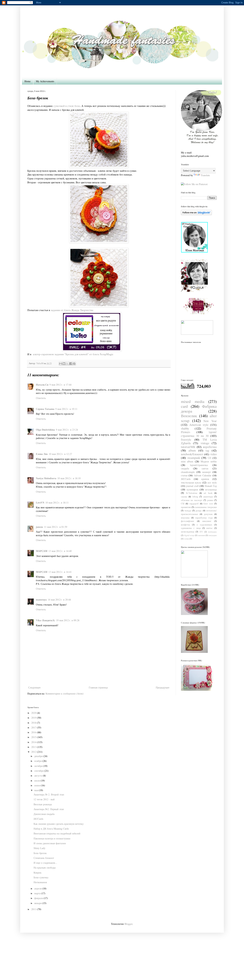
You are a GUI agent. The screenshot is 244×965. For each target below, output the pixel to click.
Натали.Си (42, 384)
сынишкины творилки (206, 507)
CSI (182, 503)
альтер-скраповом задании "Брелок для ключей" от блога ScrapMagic (73, 354)
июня (37, 785)
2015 (33, 737)
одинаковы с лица (191, 528)
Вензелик (189, 415)
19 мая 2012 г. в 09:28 (67, 620)
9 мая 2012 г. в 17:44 (60, 384)
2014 (33, 742)
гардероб (194, 503)
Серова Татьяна (45, 409)
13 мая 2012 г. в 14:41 (60, 572)
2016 (33, 732)
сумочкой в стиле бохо (66, 106)
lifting (195, 496)
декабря (38, 756)
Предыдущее (162, 687)
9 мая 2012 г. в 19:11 (66, 409)
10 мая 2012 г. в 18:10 (69, 478)
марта (37, 893)
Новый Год (211, 486)
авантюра (208, 496)
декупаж (208, 514)
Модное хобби (209, 461)
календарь (212, 531)
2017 (33, 727)
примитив (186, 507)
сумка (186, 538)
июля (37, 780)
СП (209, 458)
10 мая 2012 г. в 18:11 (57, 502)
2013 (33, 747)
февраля (38, 898)
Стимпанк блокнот (44, 858)
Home (27, 81)
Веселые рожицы (43, 804)
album (192, 450)
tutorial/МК (188, 447)
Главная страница (98, 687)
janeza (39, 527)
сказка (184, 496)
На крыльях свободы (45, 867)
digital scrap (189, 535)
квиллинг (206, 521)
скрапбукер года (204, 517)
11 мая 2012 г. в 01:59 (55, 527)
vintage (205, 443)
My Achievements (45, 81)
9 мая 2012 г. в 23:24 (67, 429)
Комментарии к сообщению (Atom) (65, 693)
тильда (187, 510)
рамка (210, 500)
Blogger (128, 924)
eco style (212, 482)
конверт (206, 472)
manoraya (41, 599)
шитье (209, 528)
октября (38, 766)
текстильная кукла (191, 482)
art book (208, 493)
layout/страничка (199, 465)
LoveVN (40, 502)
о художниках (204, 524)
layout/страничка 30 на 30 (199, 434)
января (37, 903)
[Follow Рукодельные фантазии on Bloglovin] (196, 214)
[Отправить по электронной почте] (60, 363)
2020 (33, 713)
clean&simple (188, 472)
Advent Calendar (202, 475)
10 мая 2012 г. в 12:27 (60, 454)
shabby (185, 428)
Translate (205, 175)
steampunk (193, 458)
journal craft (192, 486)
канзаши (201, 535)
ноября (38, 761)
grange (199, 510)
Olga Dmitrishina (45, 429)
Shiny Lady (39, 848)
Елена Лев (42, 454)
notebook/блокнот (192, 454)
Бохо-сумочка (41, 877)
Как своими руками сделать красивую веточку (59, 823)
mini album (187, 461)
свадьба (185, 468)
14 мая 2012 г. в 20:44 (59, 599)
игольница (211, 489)
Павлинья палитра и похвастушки (52, 838)
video (213, 454)
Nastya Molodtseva (46, 478)
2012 (33, 751)
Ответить (41, 398)
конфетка (185, 524)
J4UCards (186, 479)
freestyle (186, 439)
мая (36, 790)
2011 (33, 909)
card (184, 406)
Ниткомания (40, 882)
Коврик (37, 872)
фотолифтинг (187, 521)
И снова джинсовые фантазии (50, 843)
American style (198, 425)
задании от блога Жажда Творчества (72, 310)
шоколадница (187, 531)
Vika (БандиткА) (45, 620)
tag (207, 450)
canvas (205, 468)
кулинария (192, 489)
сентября (39, 770)
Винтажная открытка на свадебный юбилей (57, 833)
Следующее (34, 687)
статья (184, 475)
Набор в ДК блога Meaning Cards (51, 828)
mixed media (192, 401)
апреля (37, 888)
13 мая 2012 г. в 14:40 (60, 551)
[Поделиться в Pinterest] (74, 363)
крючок (205, 479)
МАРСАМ (41, 551)
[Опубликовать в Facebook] (71, 363)
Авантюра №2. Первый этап (49, 809)
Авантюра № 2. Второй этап (49, 794)
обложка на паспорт (191, 500)
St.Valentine (191, 493)
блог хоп (208, 503)
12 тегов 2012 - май (44, 799)
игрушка (185, 517)
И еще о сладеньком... (45, 862)
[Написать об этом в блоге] (64, 363)
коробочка (210, 447)
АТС (201, 531)
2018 (33, 722)
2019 (33, 717)
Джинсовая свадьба (44, 814)
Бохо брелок (40, 853)
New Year (210, 421)
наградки (213, 535)
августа (38, 775)
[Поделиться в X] (67, 363)
